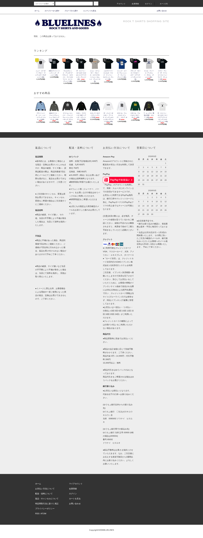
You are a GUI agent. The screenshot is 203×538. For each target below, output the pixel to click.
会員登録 (135, 4)
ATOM (43, 513)
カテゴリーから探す (52, 11)
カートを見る (75, 498)
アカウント (121, 4)
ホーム (37, 11)
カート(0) (164, 4)
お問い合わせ (162, 11)
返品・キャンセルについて (46, 498)
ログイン (148, 4)
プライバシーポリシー (45, 508)
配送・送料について (44, 494)
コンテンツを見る (89, 11)
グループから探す (71, 11)
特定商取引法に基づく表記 (46, 503)
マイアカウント (76, 484)
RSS (37, 513)
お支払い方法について (45, 489)
